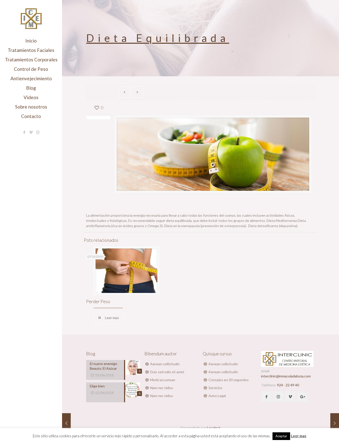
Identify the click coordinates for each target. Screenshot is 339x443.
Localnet (213, 428)
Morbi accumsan (162, 380)
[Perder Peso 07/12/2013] (334, 423)
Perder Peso (98, 301)
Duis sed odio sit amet (167, 372)
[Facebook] (24, 132)
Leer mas (298, 436)
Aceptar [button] (281, 436)
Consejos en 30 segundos (228, 380)
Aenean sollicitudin (165, 364)
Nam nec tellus (161, 388)
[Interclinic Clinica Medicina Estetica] (31, 18)
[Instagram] (37, 132)
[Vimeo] (31, 132)
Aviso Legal (217, 396)
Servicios (215, 388)
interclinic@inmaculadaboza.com (286, 376)
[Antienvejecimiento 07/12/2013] (66, 423)
